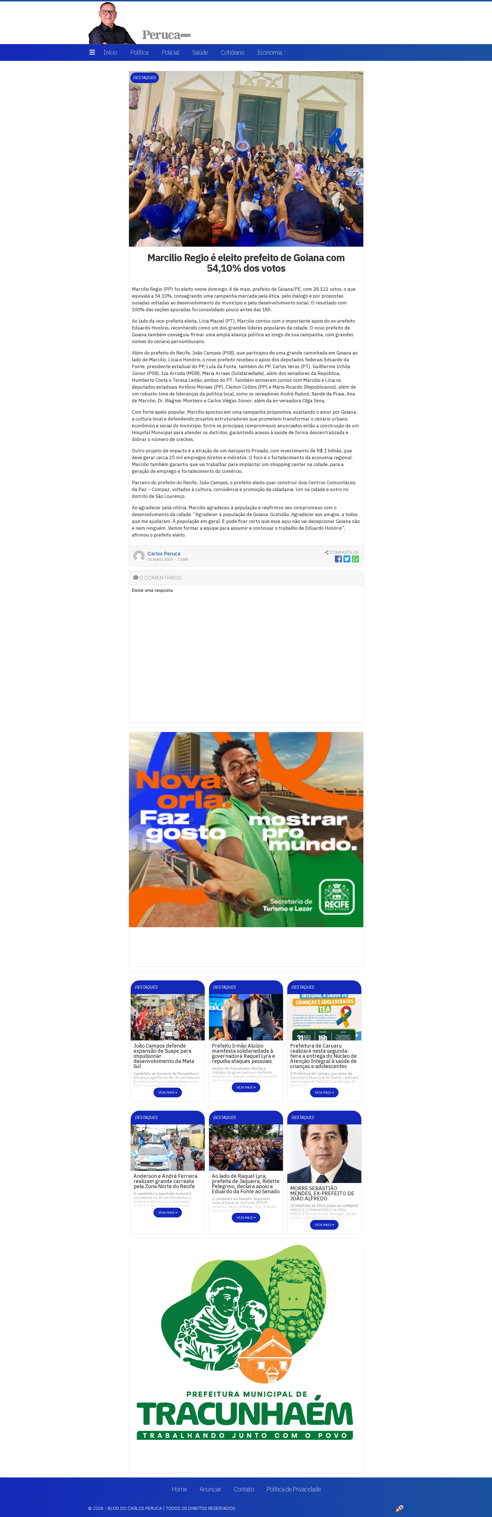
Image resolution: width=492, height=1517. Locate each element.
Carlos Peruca (164, 553)
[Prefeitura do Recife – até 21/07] (246, 829)
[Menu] (92, 52)
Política (139, 52)
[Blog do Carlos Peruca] (141, 22)
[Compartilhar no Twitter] (346, 559)
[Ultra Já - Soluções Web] (399, 1508)
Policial (170, 52)
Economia (269, 52)
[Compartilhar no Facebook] (338, 559)
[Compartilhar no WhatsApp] (355, 559)
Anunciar (210, 1489)
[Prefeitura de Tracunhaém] (246, 1343)
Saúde (200, 52)
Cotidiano (232, 52)
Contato (244, 1489)
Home (179, 1489)
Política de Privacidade (293, 1489)
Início (110, 52)
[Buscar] (396, 22)
